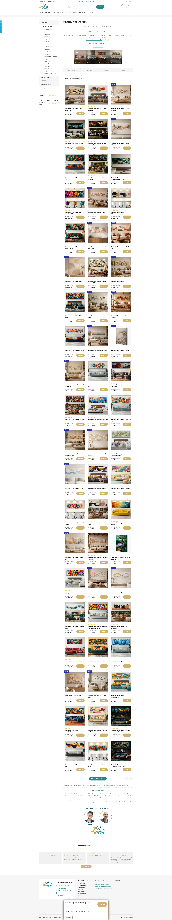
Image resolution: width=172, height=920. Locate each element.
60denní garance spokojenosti (84, 897)
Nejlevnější (89, 70)
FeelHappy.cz (61, 893)
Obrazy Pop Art (47, 59)
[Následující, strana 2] (126, 778)
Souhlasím (102, 904)
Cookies (79, 895)
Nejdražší (106, 70)
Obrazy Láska (47, 54)
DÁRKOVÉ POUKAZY (47, 84)
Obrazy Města (47, 34)
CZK (129, 1)
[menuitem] (46, 13)
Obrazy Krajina (47, 36)
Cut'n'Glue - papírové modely (102, 884)
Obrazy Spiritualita (48, 51)
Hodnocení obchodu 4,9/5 (94, 40)
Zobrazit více (86, 866)
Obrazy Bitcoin (47, 61)
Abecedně (124, 70)
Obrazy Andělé (47, 66)
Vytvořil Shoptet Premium (128, 917)
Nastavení (68, 917)
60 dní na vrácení (98, 47)
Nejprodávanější (71, 70)
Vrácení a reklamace (82, 887)
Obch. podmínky (81, 891)
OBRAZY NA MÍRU (46, 77)
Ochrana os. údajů (82, 893)
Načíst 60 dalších (96, 778)
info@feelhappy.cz (62, 888)
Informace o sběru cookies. (71, 911)
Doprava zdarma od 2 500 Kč (97, 43)
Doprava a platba (42, 1)
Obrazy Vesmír (47, 49)
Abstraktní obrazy (48, 32)
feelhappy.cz (60, 895)
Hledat (100, 7)
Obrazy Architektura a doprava (50, 56)
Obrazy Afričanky (48, 44)
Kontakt (79, 899)
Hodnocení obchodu (52, 1)
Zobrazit (80, 113)
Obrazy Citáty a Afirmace (49, 71)
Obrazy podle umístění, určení (50, 73)
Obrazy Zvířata (47, 39)
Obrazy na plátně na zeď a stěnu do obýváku (103, 889)
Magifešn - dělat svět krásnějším (103, 886)
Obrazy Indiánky (48, 46)
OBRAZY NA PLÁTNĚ (47, 26)
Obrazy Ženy (46, 41)
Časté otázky (80, 889)
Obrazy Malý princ (47, 63)
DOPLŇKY (44, 81)
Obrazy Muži (46, 68)
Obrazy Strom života (48, 29)
